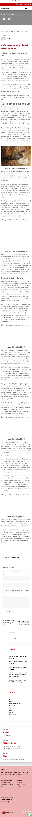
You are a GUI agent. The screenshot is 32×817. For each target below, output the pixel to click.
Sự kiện (11, 710)
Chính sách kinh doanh (6, 789)
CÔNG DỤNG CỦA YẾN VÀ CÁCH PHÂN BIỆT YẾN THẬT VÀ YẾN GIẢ (23, 623)
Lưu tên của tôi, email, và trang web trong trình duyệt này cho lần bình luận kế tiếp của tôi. (16, 591)
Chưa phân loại (12, 706)
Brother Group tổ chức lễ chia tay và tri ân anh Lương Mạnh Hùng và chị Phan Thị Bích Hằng (18, 674)
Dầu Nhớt (11, 708)
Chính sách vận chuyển (6, 780)
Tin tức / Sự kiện (10, 14)
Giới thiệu (19, 782)
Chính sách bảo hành (6, 782)
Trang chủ (3, 14)
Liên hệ (19, 787)
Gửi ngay (8, 611)
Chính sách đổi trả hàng (7, 784)
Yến (16, 14)
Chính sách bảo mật (6, 787)
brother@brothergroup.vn (10, 802)
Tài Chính (11, 712)
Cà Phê (10, 701)
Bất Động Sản (12, 699)
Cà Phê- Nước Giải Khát (15, 703)
